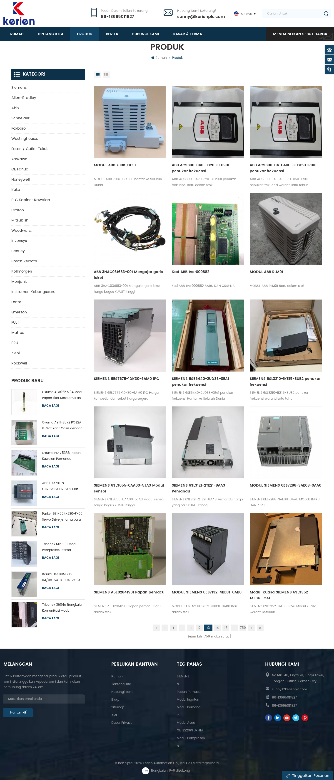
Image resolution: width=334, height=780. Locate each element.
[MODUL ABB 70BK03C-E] (130, 122)
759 (243, 627)
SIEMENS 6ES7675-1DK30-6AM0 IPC (126, 379)
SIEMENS (183, 676)
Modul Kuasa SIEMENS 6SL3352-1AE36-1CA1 (280, 595)
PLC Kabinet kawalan (30, 200)
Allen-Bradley (23, 98)
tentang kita (50, 34)
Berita (112, 34)
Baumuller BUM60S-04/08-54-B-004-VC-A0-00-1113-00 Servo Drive (63, 577)
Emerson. (19, 312)
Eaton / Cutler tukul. (29, 149)
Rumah (17, 34)
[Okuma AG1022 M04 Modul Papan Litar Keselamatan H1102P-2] (24, 402)
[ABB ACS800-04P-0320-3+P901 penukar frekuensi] (208, 122)
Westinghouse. (24, 139)
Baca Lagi (50, 405)
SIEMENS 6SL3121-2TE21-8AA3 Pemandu (198, 488)
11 (190, 627)
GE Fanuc (19, 169)
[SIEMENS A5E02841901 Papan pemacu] (130, 549)
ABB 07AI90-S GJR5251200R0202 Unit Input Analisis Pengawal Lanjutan (60, 486)
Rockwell (19, 363)
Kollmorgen (21, 271)
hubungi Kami (145, 34)
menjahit (19, 282)
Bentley (18, 251)
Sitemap (117, 707)
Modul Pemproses (191, 738)
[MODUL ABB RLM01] (286, 229)
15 (225, 627)
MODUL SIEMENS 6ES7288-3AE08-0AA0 (285, 485)
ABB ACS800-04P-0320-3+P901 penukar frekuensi (200, 168)
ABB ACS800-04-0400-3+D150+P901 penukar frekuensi (283, 168)
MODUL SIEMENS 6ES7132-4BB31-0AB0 (207, 592)
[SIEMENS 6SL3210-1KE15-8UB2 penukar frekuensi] (286, 335)
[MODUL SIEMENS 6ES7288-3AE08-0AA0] (286, 442)
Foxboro (18, 128)
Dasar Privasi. (121, 722)
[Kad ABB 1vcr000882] (208, 229)
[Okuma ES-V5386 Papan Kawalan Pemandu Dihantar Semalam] (24, 462)
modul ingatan (188, 699)
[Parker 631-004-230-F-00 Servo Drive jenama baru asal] (24, 523)
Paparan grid (97, 74)
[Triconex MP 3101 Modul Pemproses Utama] (24, 554)
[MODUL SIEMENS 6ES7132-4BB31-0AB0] (208, 549)
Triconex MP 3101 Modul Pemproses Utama (60, 547)
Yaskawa (19, 159)
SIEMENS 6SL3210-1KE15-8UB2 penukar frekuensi (285, 382)
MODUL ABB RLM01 (266, 272)
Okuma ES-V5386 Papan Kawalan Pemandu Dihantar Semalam (61, 456)
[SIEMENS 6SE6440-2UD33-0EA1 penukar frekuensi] (208, 335)
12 (199, 627)
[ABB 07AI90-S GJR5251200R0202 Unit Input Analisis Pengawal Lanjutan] (24, 493)
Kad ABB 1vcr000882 (190, 272)
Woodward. (21, 231)
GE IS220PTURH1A (190, 730)
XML (114, 715)
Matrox (17, 333)
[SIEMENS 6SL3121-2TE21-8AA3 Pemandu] (208, 442)
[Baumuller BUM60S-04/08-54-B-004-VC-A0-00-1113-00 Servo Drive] (24, 584)
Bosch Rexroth (24, 261)
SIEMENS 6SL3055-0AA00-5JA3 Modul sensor (129, 488)
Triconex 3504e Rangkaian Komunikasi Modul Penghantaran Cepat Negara (63, 608)
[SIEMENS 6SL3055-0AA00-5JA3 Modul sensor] (130, 442)
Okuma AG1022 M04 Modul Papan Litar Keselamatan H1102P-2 (63, 395)
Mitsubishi (20, 220)
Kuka (15, 190)
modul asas (186, 722)
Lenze (16, 302)
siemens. (19, 88)
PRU (14, 343)
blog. (115, 699)
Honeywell (20, 179)
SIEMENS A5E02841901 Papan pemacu (129, 592)
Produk (84, 34)
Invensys (19, 241)
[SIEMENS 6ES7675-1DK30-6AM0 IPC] (130, 335)
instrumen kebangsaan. (33, 292)
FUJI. (15, 322)
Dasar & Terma (187, 34)
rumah (117, 676)
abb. (15, 108)
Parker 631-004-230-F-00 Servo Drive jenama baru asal (62, 517)
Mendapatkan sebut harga (300, 34)
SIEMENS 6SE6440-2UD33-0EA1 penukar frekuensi (200, 382)
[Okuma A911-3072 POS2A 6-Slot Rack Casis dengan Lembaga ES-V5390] (24, 432)
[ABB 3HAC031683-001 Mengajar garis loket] (130, 229)
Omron (17, 210)
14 (217, 627)
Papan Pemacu (189, 691)
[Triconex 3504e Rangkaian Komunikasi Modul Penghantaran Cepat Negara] (24, 614)
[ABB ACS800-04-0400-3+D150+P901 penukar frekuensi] (286, 122)
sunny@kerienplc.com (201, 17)
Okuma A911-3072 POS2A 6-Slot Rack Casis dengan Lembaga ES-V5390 (62, 425)
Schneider (20, 118)
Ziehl (15, 353)
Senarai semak (106, 74)
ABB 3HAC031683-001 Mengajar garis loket (128, 275)
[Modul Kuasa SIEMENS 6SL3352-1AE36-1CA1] (286, 549)
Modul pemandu (189, 707)
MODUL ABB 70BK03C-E (115, 165)
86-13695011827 (117, 17)
